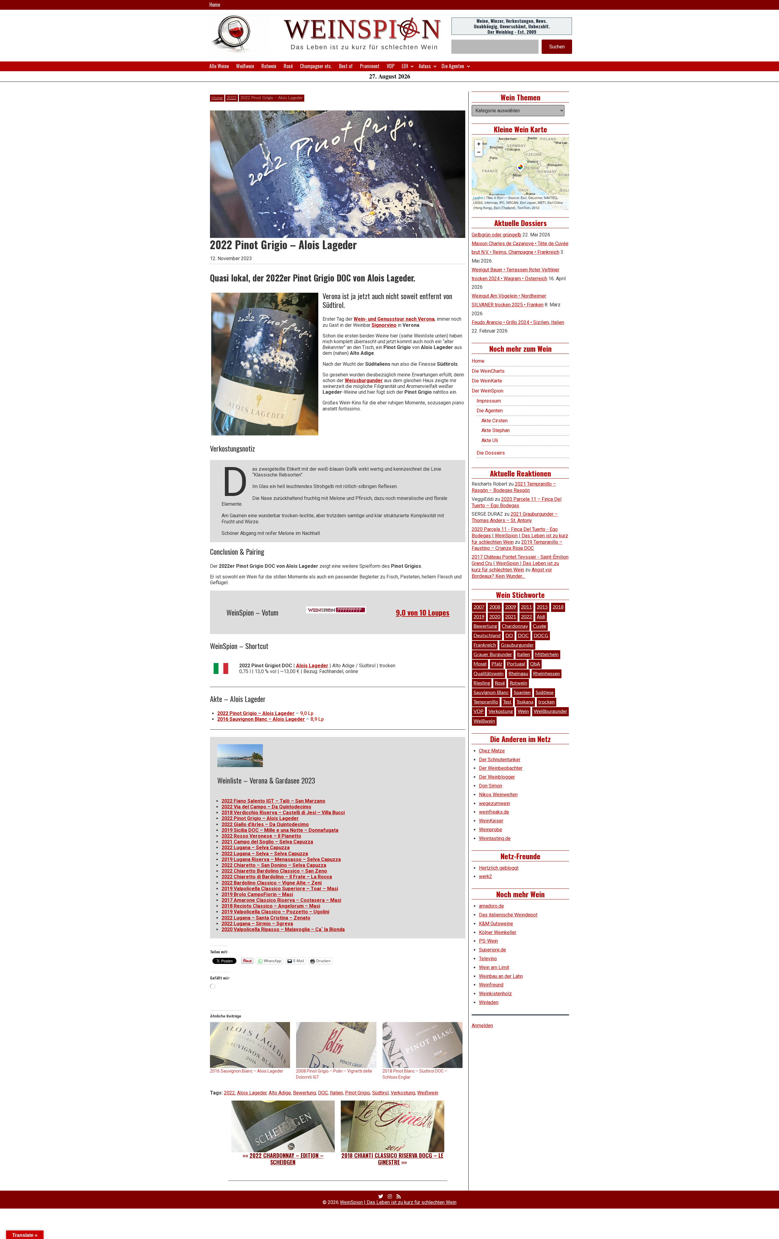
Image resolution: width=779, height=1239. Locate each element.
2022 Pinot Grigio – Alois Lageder (256, 713)
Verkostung (403, 1093)
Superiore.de (492, 950)
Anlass (425, 66)
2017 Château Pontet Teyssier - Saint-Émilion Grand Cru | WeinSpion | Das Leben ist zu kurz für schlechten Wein (520, 563)
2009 (510, 607)
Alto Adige (280, 1093)
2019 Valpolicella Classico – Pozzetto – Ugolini (275, 912)
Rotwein (268, 66)
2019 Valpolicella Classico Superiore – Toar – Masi (280, 889)
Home (214, 4)
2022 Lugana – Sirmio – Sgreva (257, 924)
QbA (535, 663)
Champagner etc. (316, 66)
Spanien (522, 692)
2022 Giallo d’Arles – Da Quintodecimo (265, 824)
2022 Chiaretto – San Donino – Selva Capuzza (274, 865)
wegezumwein (494, 803)
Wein (523, 711)
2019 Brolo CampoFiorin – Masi (257, 894)
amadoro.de (491, 906)
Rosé (288, 66)
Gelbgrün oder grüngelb (496, 235)
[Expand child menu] (412, 66)
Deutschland (487, 635)
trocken (546, 702)
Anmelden (482, 1025)
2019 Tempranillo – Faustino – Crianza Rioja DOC (517, 545)
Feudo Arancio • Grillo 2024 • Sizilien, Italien (518, 322)
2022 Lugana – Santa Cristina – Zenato (266, 918)
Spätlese (545, 692)
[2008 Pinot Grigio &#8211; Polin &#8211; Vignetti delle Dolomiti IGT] (336, 1045)
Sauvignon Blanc (491, 692)
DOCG (541, 635)
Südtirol (380, 1093)
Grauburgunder (517, 645)
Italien (336, 1093)
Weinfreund (491, 985)
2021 (510, 616)
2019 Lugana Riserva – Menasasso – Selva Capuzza (281, 859)
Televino (488, 959)
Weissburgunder (364, 380)
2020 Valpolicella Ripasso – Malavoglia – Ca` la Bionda (283, 929)
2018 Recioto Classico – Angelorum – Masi (271, 906)
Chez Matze (492, 751)
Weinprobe (490, 829)
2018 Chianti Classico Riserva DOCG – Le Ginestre (392, 1158)
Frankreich (484, 645)
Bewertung (304, 1093)
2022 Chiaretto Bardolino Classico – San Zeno (274, 871)
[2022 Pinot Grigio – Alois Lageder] (265, 364)
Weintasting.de (495, 838)
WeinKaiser (491, 821)
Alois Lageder (312, 665)
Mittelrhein (547, 654)
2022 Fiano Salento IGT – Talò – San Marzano (273, 801)
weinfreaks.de (494, 812)
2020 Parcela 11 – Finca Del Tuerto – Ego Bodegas (516, 502)
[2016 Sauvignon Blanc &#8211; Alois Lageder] (250, 1045)
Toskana (524, 702)
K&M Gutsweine (496, 924)
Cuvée (539, 626)
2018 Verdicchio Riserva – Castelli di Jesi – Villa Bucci (283, 812)
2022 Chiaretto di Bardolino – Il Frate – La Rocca (277, 877)
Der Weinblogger (497, 777)
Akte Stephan (495, 430)
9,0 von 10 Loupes (422, 612)
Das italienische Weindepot (508, 915)
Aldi (541, 616)
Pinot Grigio (357, 1093)
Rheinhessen (546, 673)
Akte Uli (489, 440)
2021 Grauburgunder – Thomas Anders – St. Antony (515, 517)
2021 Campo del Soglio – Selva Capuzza (267, 842)
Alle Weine (219, 66)
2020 (494, 616)
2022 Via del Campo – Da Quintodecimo (266, 807)
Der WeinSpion (487, 391)
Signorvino (384, 325)
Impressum (489, 401)
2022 (231, 98)
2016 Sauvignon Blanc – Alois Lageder (261, 719)
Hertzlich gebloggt (499, 868)
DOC (323, 1093)
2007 (478, 607)
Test (507, 702)
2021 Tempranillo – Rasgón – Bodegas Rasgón (514, 487)
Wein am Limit (494, 967)
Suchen (557, 47)
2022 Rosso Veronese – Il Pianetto (261, 836)
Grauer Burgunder (492, 654)
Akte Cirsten (494, 421)
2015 (542, 607)
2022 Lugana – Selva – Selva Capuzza (265, 854)
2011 (526, 607)
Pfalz (496, 663)
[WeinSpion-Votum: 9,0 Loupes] (336, 610)
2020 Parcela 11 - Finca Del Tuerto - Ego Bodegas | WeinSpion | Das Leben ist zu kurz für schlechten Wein (520, 535)
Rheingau (518, 673)
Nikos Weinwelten (498, 794)
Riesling (481, 683)
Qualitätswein (488, 673)
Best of (346, 66)
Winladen (488, 1002)
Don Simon (490, 786)
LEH (405, 66)
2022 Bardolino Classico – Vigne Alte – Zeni (272, 883)
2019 (478, 616)
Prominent (369, 66)
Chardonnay (515, 626)
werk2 (485, 876)
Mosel (480, 663)
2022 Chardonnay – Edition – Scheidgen (286, 1158)
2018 (558, 607)
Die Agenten (453, 66)
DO (509, 635)
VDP (390, 66)
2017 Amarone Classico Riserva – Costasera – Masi (281, 900)
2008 (494, 607)
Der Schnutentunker (499, 760)
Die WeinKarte (487, 381)
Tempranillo (485, 702)
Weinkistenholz (495, 993)
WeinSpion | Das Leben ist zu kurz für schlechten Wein (398, 1202)
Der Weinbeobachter (500, 768)
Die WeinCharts (488, 371)
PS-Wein (488, 941)
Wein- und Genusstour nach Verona (394, 319)
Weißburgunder (550, 711)
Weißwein (245, 66)
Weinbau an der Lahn (501, 976)
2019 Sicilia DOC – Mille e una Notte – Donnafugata (280, 830)
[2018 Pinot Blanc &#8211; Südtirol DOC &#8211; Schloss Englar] (423, 1045)
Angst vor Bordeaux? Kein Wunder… (512, 573)
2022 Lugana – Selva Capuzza (256, 847)
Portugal (516, 663)
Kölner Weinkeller (497, 932)
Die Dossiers (491, 453)
